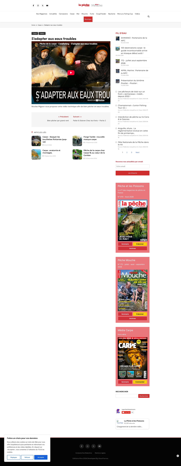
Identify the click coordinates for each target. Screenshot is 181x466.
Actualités (53, 14)
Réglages (13, 457)
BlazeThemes (103, 458)
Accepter (41, 457)
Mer (78, 14)
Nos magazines (41, 14)
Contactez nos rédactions (84, 453)
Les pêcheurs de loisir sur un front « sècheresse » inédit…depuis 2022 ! (131, 94)
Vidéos (137, 14)
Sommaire (125, 244)
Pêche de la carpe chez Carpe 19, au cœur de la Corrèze (94, 152)
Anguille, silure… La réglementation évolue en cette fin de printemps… (133, 130)
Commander (139, 382)
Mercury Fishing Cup (125, 14)
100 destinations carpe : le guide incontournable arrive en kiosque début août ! (134, 50)
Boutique (88, 19)
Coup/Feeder (101, 14)
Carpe (72, 14)
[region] (27, 448)
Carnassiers (63, 14)
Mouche (85, 14)
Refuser (27, 457)
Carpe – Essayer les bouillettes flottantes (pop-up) (55, 139)
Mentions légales (100, 453)
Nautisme (111, 14)
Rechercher (122, 392)
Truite (92, 14)
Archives (132, 248)
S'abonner (140, 244)
